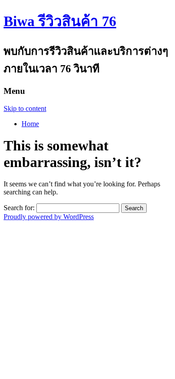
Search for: (19, 208)
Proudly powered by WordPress (49, 216)
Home (30, 124)
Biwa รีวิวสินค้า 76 (60, 21)
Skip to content (25, 108)
